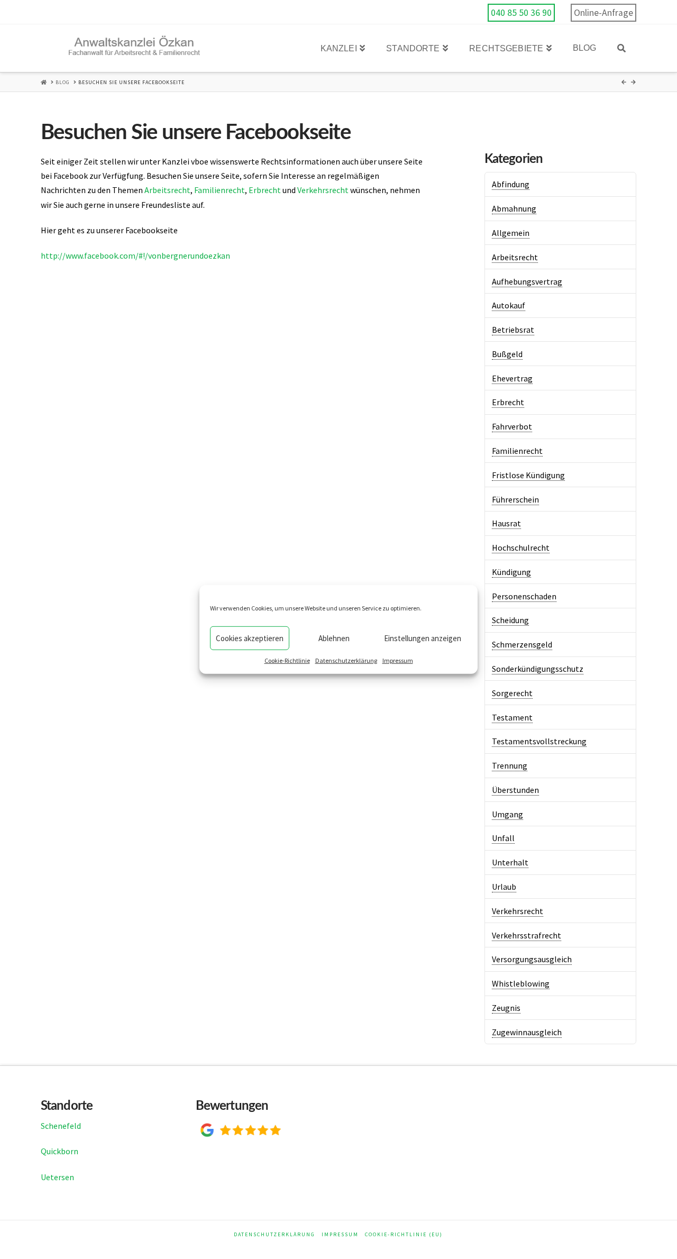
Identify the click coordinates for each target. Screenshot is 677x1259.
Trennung (509, 765)
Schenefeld (61, 1125)
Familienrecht (219, 190)
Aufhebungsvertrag (527, 281)
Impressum (397, 660)
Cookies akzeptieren (249, 638)
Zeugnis (506, 1007)
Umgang (507, 814)
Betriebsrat (513, 329)
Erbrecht (265, 190)
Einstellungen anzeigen (422, 638)
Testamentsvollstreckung (539, 741)
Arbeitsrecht (167, 190)
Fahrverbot (512, 426)
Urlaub (504, 886)
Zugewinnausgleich (527, 1032)
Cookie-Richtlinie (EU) (404, 1234)
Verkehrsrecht (323, 190)
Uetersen (57, 1177)
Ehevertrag (512, 378)
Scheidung (510, 620)
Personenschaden (524, 596)
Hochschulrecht (521, 547)
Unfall (503, 838)
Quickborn (59, 1151)
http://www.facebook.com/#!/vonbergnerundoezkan (135, 255)
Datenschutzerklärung (346, 660)
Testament (512, 717)
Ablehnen (334, 638)
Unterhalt (510, 862)
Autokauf (508, 305)
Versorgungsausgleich (532, 959)
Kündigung (511, 572)
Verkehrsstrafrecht (526, 935)
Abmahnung (514, 208)
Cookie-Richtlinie (287, 660)
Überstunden (515, 789)
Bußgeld (507, 354)
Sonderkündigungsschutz (537, 668)
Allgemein (510, 232)
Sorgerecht (512, 693)
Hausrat (506, 523)
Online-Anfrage (603, 13)
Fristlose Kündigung (528, 475)
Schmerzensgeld (522, 644)
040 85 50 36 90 (521, 13)
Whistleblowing (521, 983)
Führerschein (515, 499)
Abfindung (510, 184)
